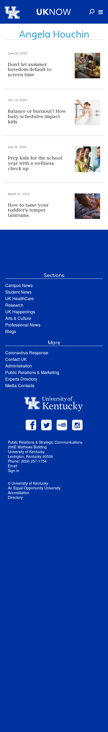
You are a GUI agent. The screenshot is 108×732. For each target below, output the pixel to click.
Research (14, 305)
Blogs (10, 331)
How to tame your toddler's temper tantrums (28, 210)
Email (12, 465)
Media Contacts (19, 385)
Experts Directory (21, 379)
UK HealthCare (19, 298)
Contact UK (16, 359)
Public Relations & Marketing (32, 372)
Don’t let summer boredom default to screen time (30, 69)
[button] (100, 12)
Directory (15, 497)
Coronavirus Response (26, 353)
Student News (18, 292)
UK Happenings (20, 312)
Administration (18, 366)
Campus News (19, 285)
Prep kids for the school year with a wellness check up (35, 163)
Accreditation (18, 492)
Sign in (13, 470)
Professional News (22, 325)
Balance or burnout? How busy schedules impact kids (37, 116)
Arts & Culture (18, 318)
